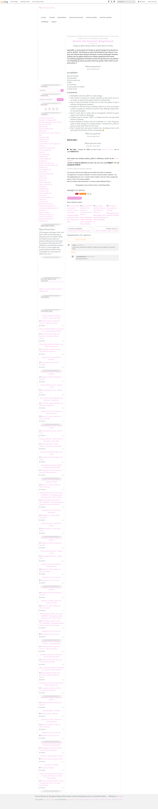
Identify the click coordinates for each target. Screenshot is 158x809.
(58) (49, 144)
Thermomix (44, 22)
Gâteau (102, 36)
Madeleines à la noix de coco (51, 577)
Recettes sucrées (106, 17)
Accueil (43, 17)
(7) (48, 208)
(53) (42, 146)
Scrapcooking (103, 38)
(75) (44, 139)
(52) (45, 150)
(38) (43, 157)
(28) (48, 165)
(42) (44, 154)
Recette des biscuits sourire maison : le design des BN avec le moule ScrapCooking (51, 776)
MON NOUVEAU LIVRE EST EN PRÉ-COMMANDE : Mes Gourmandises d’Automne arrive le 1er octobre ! (51, 495)
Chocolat (86, 36)
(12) (42, 195)
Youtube (52, 17)
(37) (45, 159)
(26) (43, 167)
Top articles (70, 799)
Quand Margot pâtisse (48, 799)
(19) (46, 174)
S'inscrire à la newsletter (74, 198)
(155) (43, 126)
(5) (42, 210)
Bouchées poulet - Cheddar (51, 711)
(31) (46, 163)
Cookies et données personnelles (103, 799)
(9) (46, 197)
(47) (42, 152)
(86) (44, 137)
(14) (45, 182)
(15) (43, 178)
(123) (46, 129)
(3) (43, 221)
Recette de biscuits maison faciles (51, 756)
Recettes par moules (76, 17)
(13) (43, 189)
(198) (47, 120)
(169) (45, 124)
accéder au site (107, 149)
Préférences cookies (117, 799)
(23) (43, 172)
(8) (42, 199)
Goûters (96, 36)
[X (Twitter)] (111, 2)
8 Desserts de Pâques (51, 765)
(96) (42, 131)
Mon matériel (62, 17)
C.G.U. (91, 799)
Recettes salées (91, 17)
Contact (54, 22)
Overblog (120, 796)
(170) (50, 122)
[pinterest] (114, 2)
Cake (91, 36)
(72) (43, 142)
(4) (45, 217)
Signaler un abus (84, 799)
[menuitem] (43, 17)
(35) (43, 161)
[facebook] (109, 2)
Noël (68, 36)
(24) (45, 169)
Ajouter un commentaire (80, 239)
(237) (46, 118)
